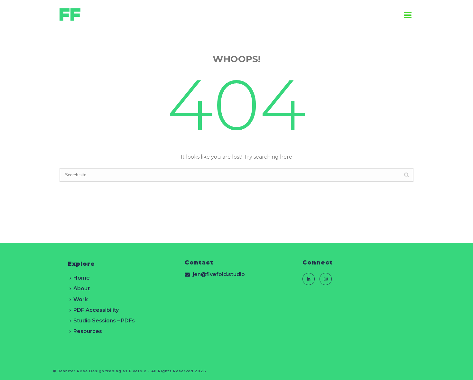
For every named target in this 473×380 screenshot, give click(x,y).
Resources (87, 331)
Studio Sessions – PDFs (104, 321)
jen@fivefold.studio (219, 274)
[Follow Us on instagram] (326, 279)
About (81, 288)
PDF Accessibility (96, 310)
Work (80, 299)
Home (81, 278)
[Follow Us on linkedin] (308, 279)
